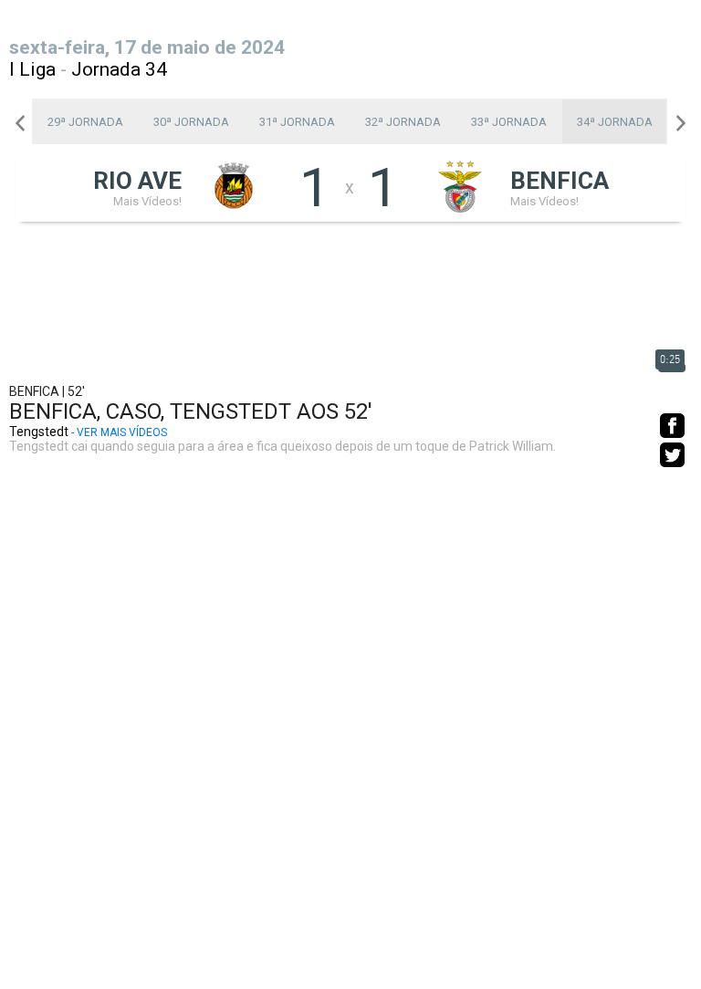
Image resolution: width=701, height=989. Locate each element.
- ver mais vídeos (119, 432)
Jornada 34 (119, 69)
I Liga (32, 69)
